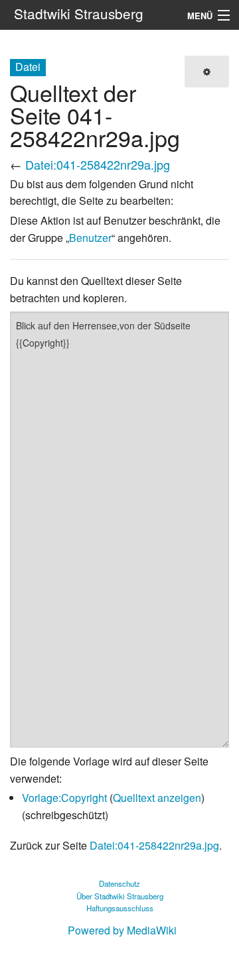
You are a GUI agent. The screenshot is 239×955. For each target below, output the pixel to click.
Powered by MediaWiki (122, 930)
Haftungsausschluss (119, 908)
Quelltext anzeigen (157, 797)
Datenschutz (119, 883)
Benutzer (90, 237)
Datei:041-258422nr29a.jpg (97, 164)
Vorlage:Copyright (64, 797)
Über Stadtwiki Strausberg (119, 896)
